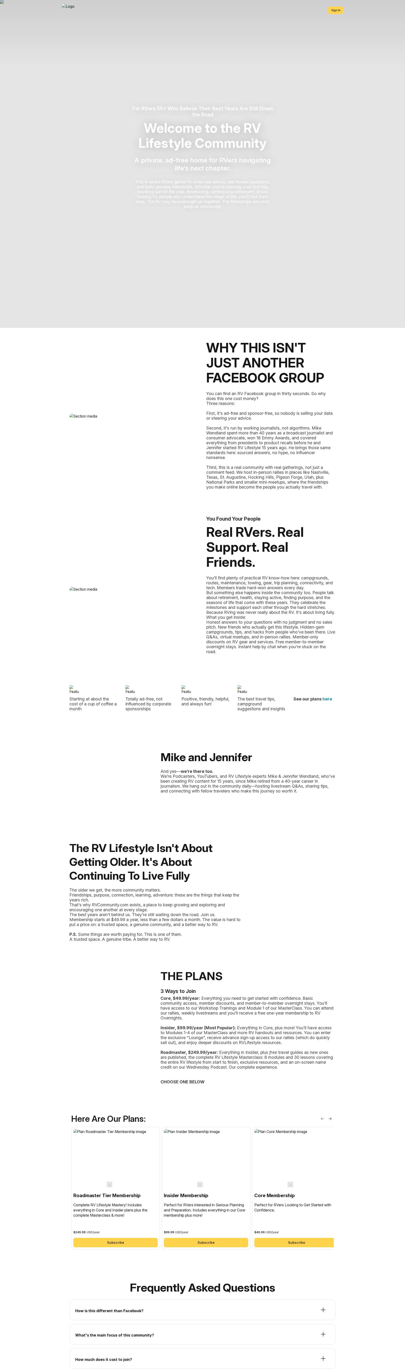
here (327, 698)
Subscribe (115, 1242)
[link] (115, 1188)
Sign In (335, 10)
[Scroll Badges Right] (330, 1118)
